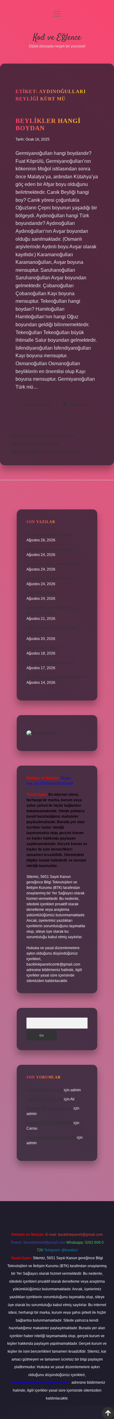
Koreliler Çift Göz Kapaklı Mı (49, 1108)
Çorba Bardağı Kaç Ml (44, 1090)
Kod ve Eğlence (57, 38)
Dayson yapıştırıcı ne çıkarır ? (50, 535)
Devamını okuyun (39, 406)
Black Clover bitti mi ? (44, 648)
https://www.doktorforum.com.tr (42, 436)
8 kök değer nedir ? (42, 593)
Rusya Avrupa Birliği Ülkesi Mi (51, 1137)
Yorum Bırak (79, 405)
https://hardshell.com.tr (34, 443)
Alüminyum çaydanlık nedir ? (50, 578)
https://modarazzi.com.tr (35, 451)
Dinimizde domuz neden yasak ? (53, 564)
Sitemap (71, 451)
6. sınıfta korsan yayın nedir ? (50, 662)
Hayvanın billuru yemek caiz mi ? (53, 549)
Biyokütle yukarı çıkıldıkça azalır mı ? (56, 677)
